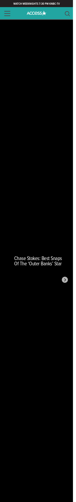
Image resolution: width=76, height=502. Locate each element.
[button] (6, 13)
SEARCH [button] (67, 13)
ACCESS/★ (36, 13)
